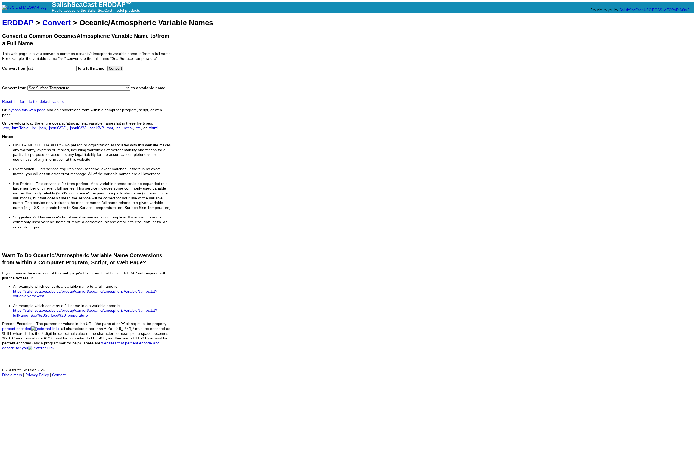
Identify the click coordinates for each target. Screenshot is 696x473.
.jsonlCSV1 (57, 128)
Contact (59, 375)
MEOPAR (671, 10)
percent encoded (16, 329)
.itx (33, 128)
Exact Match (23, 169)
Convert (56, 22)
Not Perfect (22, 184)
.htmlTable (20, 128)
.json (42, 128)
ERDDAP (18, 22)
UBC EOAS (653, 10)
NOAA (684, 10)
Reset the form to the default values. (33, 102)
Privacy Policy (37, 375)
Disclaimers (12, 375)
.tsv (138, 128)
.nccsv (128, 128)
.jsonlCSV (77, 128)
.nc (117, 128)
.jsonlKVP (95, 128)
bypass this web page (27, 110)
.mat (109, 128)
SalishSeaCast (631, 10)
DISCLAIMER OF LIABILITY (37, 145)
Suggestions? (24, 217)
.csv (5, 128)
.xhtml (153, 128)
